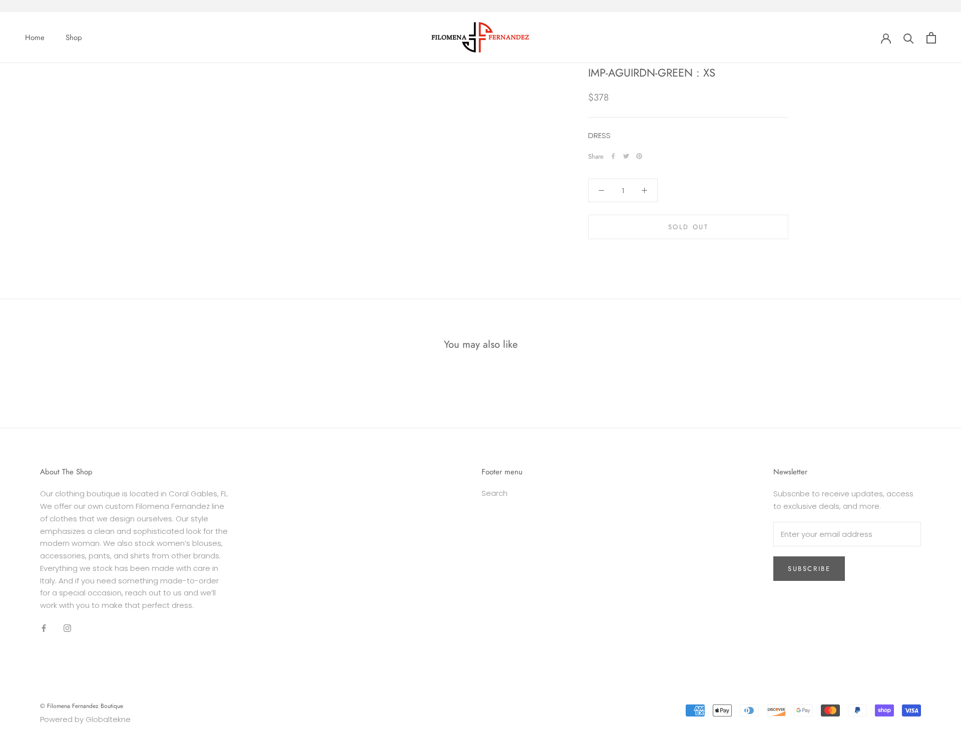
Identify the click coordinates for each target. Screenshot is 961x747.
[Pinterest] (639, 156)
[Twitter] (626, 156)
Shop (74, 37)
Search (495, 493)
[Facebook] (613, 156)
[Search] (908, 38)
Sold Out (688, 227)
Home (35, 37)
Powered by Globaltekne (85, 719)
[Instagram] (67, 628)
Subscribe (809, 568)
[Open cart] (931, 38)
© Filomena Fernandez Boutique (81, 705)
